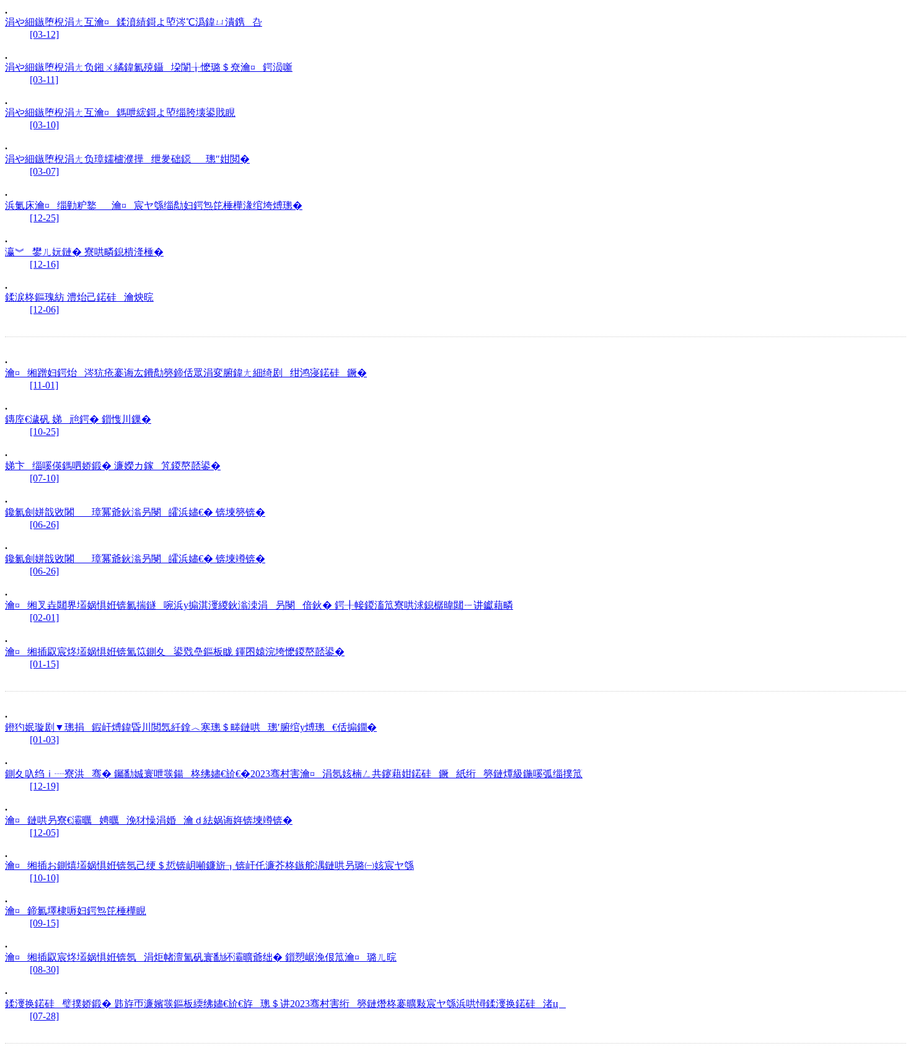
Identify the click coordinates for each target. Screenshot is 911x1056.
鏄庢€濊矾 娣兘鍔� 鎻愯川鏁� (78, 419)
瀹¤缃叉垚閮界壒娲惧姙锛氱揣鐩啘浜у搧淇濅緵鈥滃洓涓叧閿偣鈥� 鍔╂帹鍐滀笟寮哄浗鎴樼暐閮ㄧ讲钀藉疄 (259, 605)
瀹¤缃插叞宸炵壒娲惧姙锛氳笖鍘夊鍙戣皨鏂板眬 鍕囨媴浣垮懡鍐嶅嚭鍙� (175, 651)
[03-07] (44, 171)
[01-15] (44, 664)
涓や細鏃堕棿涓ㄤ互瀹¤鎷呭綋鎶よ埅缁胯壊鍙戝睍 (120, 112)
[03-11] (44, 79)
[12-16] (44, 264)
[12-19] (44, 786)
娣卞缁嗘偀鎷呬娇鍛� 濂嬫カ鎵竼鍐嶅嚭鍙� (113, 465)
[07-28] (44, 1016)
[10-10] (44, 878)
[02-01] (44, 617)
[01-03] (44, 739)
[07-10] (44, 478)
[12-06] (44, 309)
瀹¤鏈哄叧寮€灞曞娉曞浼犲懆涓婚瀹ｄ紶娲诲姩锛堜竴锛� (149, 820)
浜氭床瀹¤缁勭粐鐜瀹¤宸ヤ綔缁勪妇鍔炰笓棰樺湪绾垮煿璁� (153, 205)
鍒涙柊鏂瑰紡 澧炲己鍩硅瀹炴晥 (79, 297)
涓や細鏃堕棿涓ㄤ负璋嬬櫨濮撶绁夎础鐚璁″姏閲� (127, 159)
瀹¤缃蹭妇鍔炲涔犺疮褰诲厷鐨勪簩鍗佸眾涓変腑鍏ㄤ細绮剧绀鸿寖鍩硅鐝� (186, 372)
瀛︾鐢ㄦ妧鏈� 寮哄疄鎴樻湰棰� (84, 252)
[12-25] (44, 218)
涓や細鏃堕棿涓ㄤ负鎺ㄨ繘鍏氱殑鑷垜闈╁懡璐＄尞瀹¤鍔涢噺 (149, 67)
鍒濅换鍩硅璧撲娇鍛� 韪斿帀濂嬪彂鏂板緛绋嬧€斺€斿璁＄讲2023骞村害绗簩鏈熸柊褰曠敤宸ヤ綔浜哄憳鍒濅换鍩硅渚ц (285, 1003)
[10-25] (44, 431)
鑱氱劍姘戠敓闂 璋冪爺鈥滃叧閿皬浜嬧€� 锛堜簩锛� (135, 512)
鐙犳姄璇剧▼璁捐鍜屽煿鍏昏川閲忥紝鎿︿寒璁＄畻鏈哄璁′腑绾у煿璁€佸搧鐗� (191, 727)
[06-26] (44, 524)
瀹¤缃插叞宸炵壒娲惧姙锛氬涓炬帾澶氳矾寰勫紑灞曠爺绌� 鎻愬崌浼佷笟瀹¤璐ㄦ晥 (201, 957)
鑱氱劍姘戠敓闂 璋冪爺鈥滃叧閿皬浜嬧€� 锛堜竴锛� (135, 558)
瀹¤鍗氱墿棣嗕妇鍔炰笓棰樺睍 (75, 910)
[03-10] (44, 125)
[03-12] (44, 34)
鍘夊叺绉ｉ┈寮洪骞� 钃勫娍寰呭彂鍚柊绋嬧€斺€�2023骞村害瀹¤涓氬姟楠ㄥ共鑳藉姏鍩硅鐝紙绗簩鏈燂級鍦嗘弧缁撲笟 (294, 773)
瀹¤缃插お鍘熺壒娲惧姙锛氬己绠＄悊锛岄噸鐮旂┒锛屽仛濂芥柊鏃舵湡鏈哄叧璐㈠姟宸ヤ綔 (209, 865)
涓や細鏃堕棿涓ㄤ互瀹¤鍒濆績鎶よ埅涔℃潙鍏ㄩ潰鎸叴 (133, 22)
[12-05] (44, 832)
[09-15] (44, 923)
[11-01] (44, 385)
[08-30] (44, 969)
